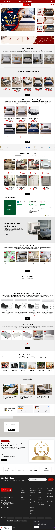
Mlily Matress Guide (32, 492)
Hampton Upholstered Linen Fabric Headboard (21, 171)
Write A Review (40, 495)
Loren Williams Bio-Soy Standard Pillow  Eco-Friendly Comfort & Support (27, 342)
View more (5, 372)
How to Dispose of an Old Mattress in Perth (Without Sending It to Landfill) (10, 397)
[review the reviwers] (48, 406)
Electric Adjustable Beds (27, 64)
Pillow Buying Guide (32, 505)
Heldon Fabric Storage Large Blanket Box (9, 171)
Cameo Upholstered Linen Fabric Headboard (21, 188)
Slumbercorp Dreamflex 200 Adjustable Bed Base (7, 313)
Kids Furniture (23, 499)
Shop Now (7, 234)
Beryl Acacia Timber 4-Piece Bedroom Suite (45, 171)
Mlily (7, 102)
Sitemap (48, 505)
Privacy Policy (40, 502)
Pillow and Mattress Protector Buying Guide (32, 498)
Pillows (22, 497)
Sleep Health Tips (32, 513)
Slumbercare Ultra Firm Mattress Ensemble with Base (48, 88)
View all (27, 94)
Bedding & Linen (23, 495)
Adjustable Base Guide (33, 504)
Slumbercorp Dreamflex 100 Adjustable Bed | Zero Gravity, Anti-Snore (47, 313)
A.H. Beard (49, 101)
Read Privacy (45, 524)
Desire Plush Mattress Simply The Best (9, 135)
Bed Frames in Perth (36, 64)
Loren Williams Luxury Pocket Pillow (48, 341)
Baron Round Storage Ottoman (9, 187)
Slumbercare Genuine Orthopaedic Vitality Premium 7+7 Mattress (34, 135)
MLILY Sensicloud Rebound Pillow (17, 341)
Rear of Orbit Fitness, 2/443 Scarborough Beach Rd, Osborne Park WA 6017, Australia (8, 503)
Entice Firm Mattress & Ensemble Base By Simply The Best (38, 88)
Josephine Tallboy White (33, 187)
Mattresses (3, 64)
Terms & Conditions (41, 504)
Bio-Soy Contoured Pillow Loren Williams (6, 341)
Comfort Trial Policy (50, 501)
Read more (21, 210)
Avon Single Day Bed (34, 263)
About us (39, 490)
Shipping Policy (49, 503)
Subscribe (50, 479)
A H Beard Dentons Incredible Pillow (38, 341)
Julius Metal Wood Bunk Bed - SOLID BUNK (21, 263)
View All (27, 141)
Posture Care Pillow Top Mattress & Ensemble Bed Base (27, 88)
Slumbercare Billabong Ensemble (6, 87)
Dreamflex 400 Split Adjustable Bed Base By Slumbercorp (21, 313)
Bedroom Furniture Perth (16, 64)
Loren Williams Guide (33, 490)
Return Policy (40, 499)
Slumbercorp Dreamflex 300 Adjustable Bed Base (34, 313)
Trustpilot (39, 497)
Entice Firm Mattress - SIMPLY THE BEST (9, 119)
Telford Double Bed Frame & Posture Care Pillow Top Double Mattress (16, 88)
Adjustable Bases (23, 492)
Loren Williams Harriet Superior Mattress (33, 119)
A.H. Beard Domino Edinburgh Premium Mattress (45, 135)
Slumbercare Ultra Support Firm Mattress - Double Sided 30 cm (21, 135)
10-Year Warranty (49, 498)
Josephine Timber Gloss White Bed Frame (9, 263)
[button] (49, 5)
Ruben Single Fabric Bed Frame (45, 263)
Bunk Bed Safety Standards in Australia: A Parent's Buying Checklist (26, 397)
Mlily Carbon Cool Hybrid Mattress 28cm (21, 119)
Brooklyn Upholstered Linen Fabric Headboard (34, 171)
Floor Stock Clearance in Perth (48, 65)
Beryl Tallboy (46, 187)
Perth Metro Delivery (50, 496)
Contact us (39, 492)
